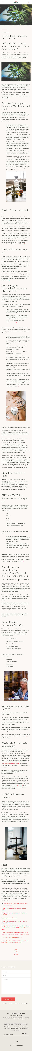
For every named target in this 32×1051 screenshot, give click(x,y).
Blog (8, 1013)
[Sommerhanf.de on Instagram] (17, 1041)
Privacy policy (10, 1020)
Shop (26, 736)
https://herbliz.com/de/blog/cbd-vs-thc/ (12, 937)
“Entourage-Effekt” (18, 785)
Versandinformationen (18, 1013)
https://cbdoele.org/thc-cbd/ (10, 918)
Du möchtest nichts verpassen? (16, 1024)
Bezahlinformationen (16, 1015)
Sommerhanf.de (20, 1045)
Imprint (27, 1017)
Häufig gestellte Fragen (10, 1017)
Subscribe (24, 1033)
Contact (20, 1017)
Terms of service (21, 1020)
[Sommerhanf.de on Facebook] (15, 1041)
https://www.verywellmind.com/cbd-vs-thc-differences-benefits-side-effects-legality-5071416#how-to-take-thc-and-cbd (15, 927)
